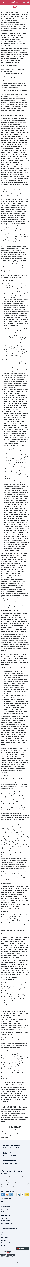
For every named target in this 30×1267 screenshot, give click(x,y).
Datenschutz (4, 1209)
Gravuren (3, 1240)
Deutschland (23, 1248)
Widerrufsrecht (5, 1206)
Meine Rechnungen (6, 1223)
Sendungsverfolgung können (9, 1229)
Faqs (2, 1235)
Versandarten (5, 1204)
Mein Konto (4, 1218)
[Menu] (3, 2)
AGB (2, 1201)
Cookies (3, 1212)
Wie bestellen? (5, 1243)
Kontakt (3, 1245)
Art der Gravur (5, 1237)
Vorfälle (3, 1226)
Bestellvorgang (5, 1221)
